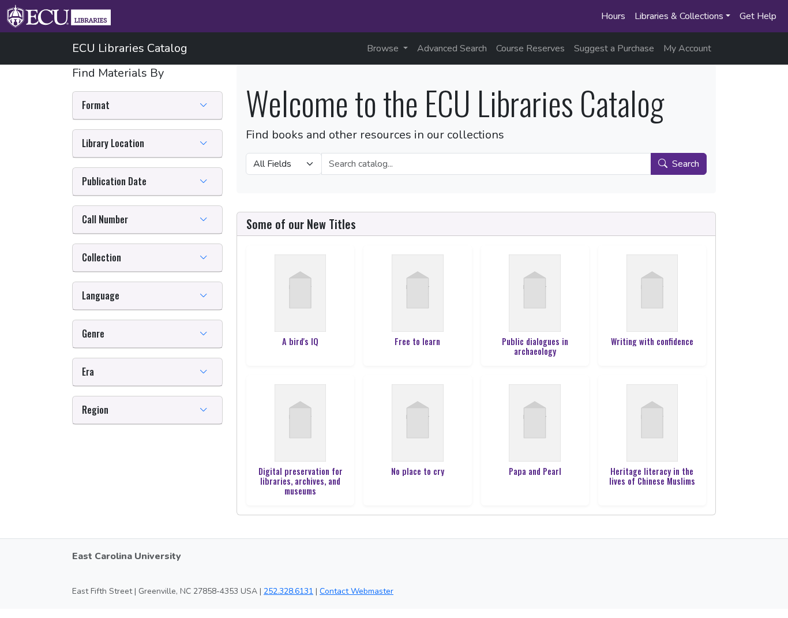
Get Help (758, 16)
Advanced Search (452, 48)
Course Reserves (530, 48)
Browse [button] (384, 48)
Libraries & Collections (679, 16)
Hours (613, 16)
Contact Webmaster (356, 591)
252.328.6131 (288, 591)
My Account (687, 48)
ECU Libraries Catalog (129, 48)
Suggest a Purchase (614, 48)
